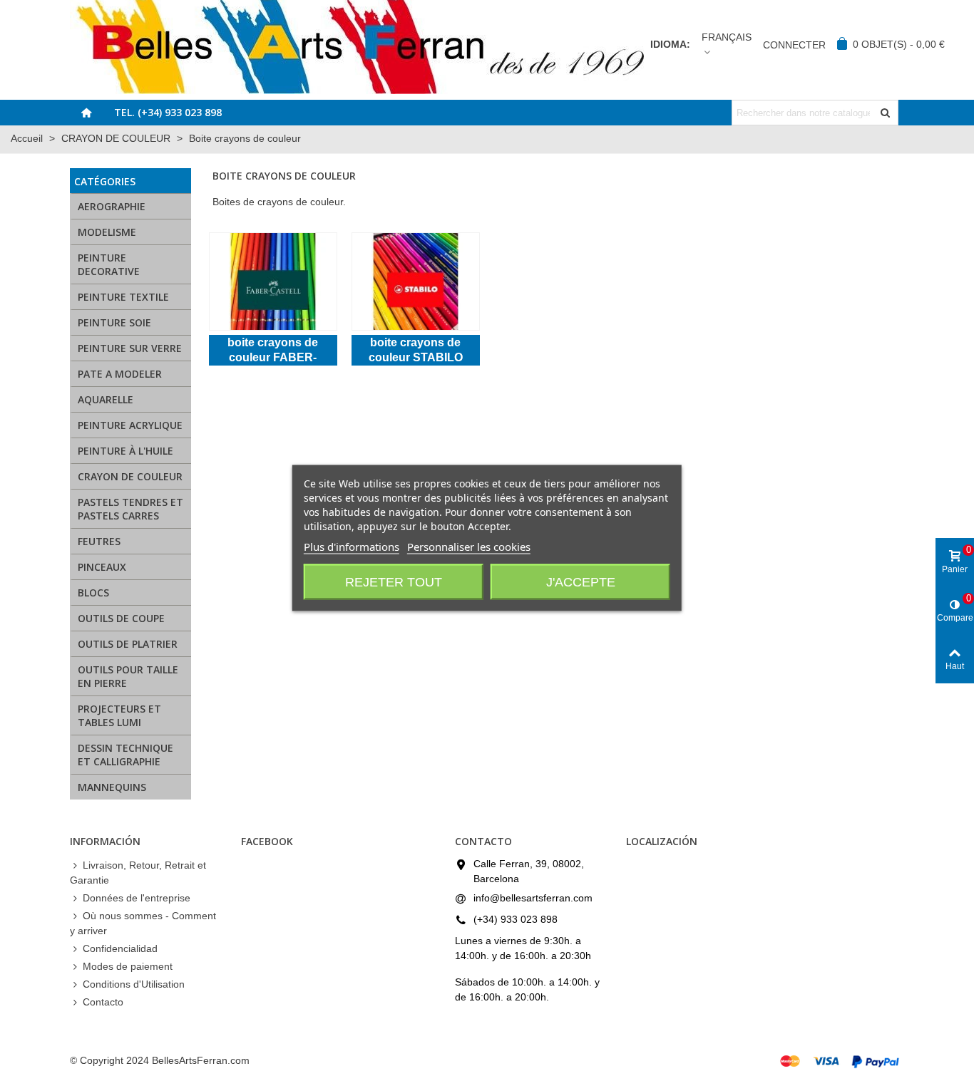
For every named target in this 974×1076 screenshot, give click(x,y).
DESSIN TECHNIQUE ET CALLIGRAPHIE (125, 754)
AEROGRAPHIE (111, 206)
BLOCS (93, 592)
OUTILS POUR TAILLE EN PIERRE (128, 676)
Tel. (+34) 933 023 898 (168, 112)
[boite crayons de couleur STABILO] (416, 281)
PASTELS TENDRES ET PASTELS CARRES (130, 508)
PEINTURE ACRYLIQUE (130, 425)
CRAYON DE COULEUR (130, 476)
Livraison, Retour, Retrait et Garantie (138, 872)
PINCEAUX (102, 567)
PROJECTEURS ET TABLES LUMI (119, 715)
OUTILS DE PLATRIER (128, 644)
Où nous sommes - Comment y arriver (143, 923)
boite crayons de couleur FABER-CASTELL (272, 351)
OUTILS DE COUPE (121, 618)
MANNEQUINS (112, 787)
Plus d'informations (351, 546)
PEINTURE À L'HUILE (125, 450)
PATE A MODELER (120, 374)
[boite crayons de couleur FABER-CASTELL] (273, 281)
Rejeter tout (393, 582)
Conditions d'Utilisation (134, 984)
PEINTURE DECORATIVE (109, 264)
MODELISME (107, 232)
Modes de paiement (128, 966)
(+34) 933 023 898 (515, 919)
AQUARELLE (105, 399)
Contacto (103, 1002)
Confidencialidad (120, 948)
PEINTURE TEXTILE (123, 297)
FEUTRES (99, 541)
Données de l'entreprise (136, 898)
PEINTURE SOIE (114, 322)
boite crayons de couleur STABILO (416, 349)
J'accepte (580, 582)
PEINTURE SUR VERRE (130, 348)
